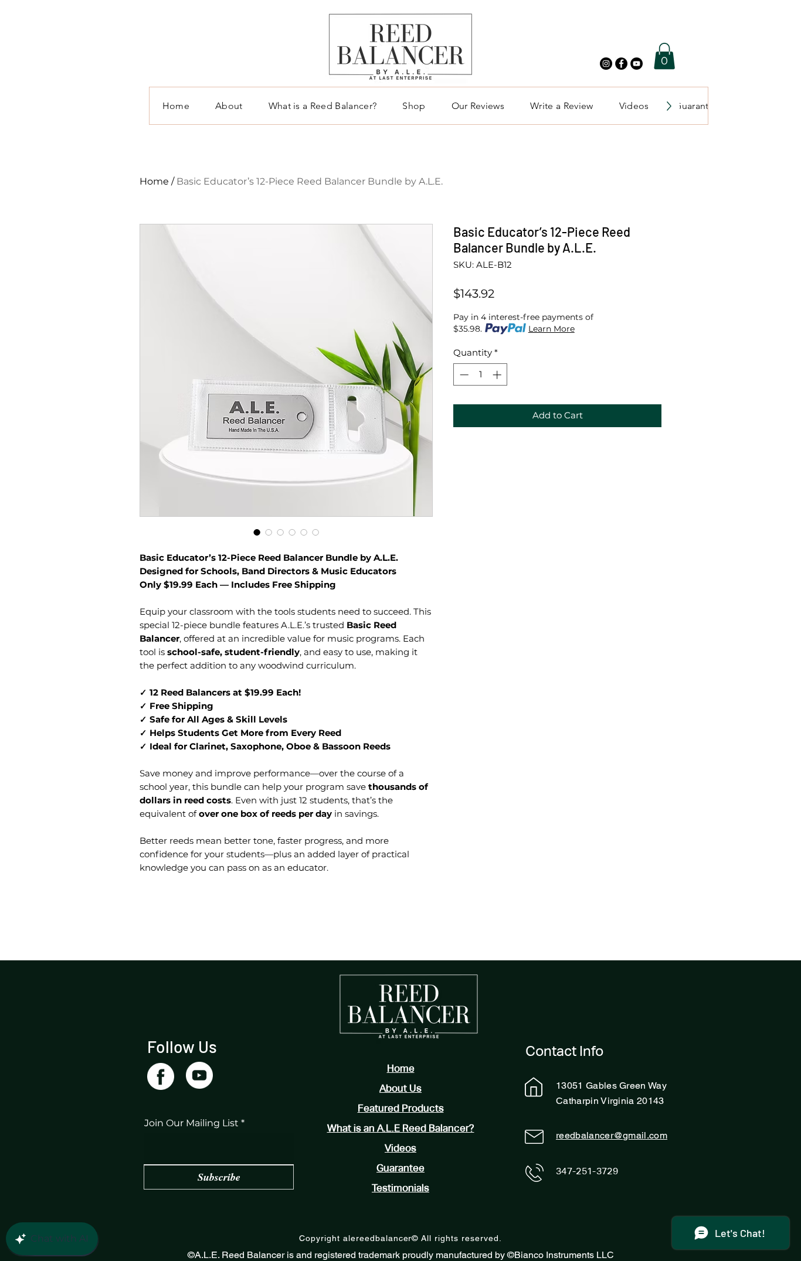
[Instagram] (606, 63)
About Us (400, 1088)
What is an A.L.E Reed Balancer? (400, 1128)
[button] (664, 56)
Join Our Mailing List (191, 1123)
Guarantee (400, 1168)
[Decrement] (463, 375)
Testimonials (400, 1188)
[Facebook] (621, 63)
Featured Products (401, 1108)
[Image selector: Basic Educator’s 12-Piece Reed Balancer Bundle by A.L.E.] (257, 532)
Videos (400, 1148)
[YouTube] (636, 63)
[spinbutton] (480, 375)
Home (154, 181)
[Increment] (498, 375)
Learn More (551, 328)
